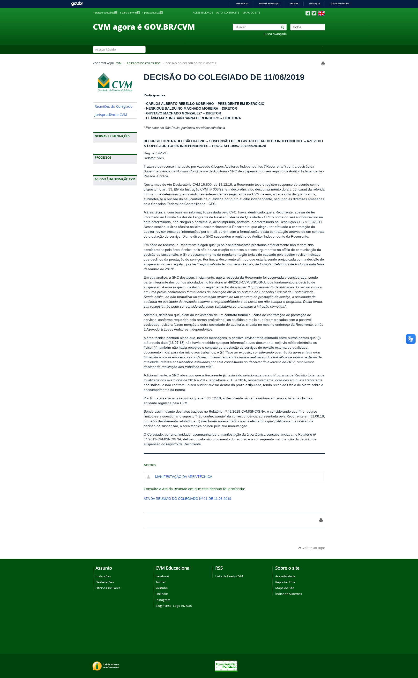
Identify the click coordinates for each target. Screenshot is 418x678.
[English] (321, 13)
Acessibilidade (203, 12)
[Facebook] (307, 13)
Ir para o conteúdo (105, 12)
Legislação (314, 4)
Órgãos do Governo (340, 4)
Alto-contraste (227, 12)
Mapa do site (251, 12)
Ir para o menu (129, 12)
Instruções (103, 576)
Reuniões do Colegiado (143, 63)
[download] (148, 477)
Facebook (163, 576)
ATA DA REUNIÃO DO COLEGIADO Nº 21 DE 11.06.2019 (187, 499)
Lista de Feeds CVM (229, 576)
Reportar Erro (285, 582)
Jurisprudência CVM (111, 114)
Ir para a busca (152, 12)
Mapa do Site (284, 588)
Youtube (162, 588)
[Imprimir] (323, 63)
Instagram (163, 600)
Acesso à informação (269, 4)
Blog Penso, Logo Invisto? (174, 605)
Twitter (161, 582)
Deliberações (105, 582)
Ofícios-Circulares (108, 588)
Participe (294, 4)
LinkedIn (162, 594)
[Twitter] (314, 13)
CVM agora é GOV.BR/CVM (144, 26)
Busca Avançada (275, 34)
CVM (118, 63)
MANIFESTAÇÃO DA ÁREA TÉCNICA (183, 477)
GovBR (77, 3)
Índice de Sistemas (288, 594)
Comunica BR (242, 4)
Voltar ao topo (313, 547)
